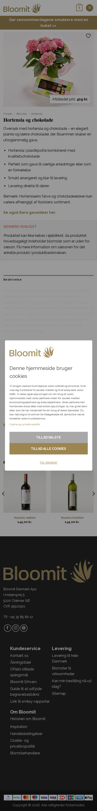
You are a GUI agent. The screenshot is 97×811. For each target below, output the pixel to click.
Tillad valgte (48, 437)
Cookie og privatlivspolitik (24, 424)
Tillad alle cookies (48, 449)
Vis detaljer (48, 462)
